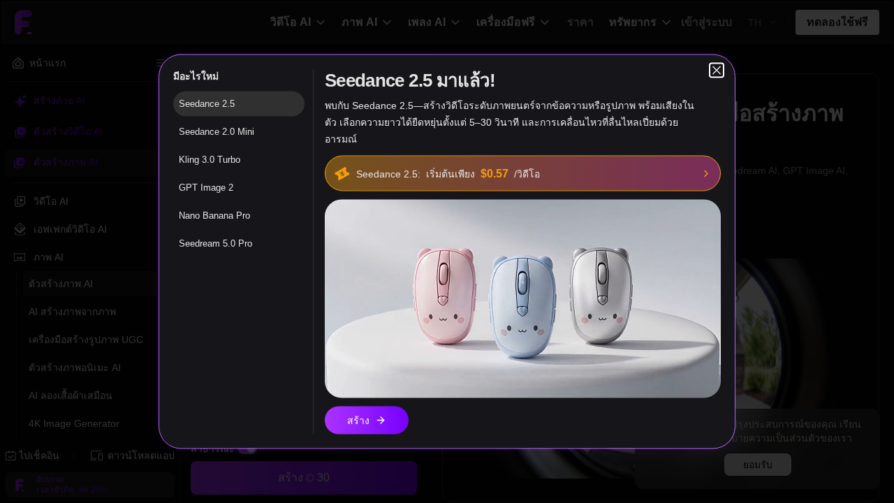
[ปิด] (717, 71)
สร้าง (358, 420)
